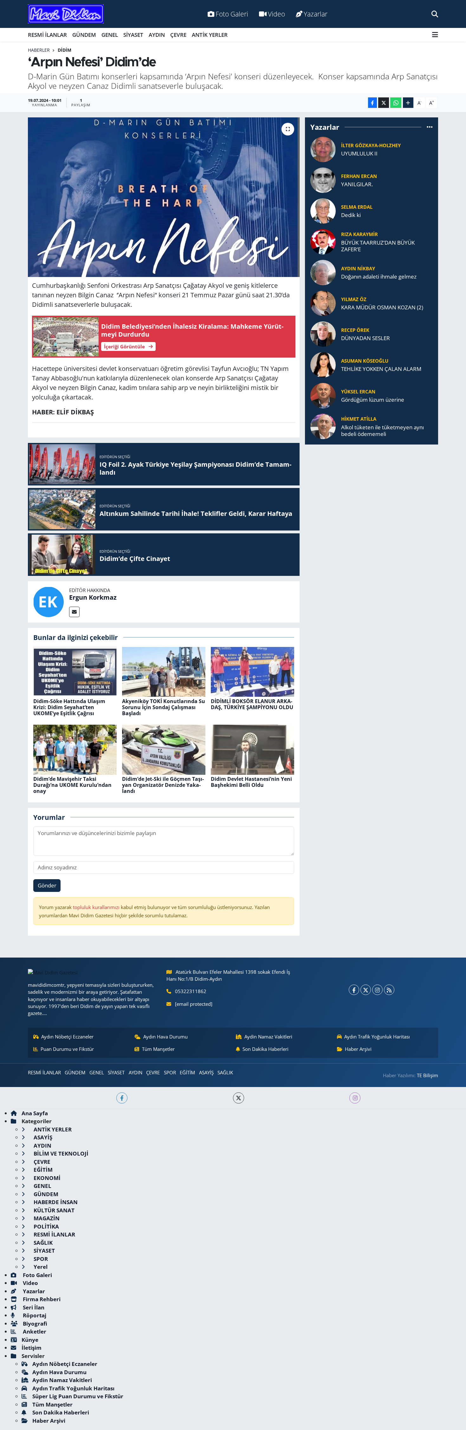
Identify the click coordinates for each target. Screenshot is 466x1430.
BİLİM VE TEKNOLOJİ (60, 1153)
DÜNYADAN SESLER (365, 338)
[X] (365, 990)
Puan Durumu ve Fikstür (67, 1049)
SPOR (170, 1072)
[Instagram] (377, 990)
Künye (30, 1339)
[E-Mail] (74, 612)
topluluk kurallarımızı (97, 907)
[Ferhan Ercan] (323, 179)
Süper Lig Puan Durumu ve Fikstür (77, 1396)
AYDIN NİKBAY (358, 268)
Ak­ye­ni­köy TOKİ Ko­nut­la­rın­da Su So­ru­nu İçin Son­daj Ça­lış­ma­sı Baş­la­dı (163, 707)
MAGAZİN (46, 1218)
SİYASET (133, 34)
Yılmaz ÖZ (353, 299)
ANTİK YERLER (210, 34)
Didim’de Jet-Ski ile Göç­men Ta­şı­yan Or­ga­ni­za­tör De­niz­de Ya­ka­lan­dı (163, 784)
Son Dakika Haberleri (265, 1049)
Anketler (34, 1331)
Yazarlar (315, 13)
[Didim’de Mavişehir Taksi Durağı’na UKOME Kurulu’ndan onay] (75, 749)
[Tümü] (430, 127)
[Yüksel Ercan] (323, 395)
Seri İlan (33, 1307)
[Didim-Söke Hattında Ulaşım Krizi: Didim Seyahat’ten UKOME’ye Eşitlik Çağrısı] (75, 671)
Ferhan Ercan (359, 176)
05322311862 (190, 991)
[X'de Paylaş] (383, 102)
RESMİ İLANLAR (47, 34)
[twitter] (238, 1098)
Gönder (47, 885)
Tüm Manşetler (158, 1049)
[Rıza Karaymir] (323, 241)
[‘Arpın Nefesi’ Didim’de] (164, 197)
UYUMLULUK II (359, 153)
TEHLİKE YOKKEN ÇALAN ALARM (381, 369)
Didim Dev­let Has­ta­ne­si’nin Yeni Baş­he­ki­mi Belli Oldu (251, 781)
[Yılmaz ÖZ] (323, 302)
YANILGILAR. (357, 184)
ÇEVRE (178, 34)
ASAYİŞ (206, 1072)
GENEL (109, 34)
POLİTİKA (45, 1226)
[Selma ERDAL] (323, 210)
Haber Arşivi (358, 1049)
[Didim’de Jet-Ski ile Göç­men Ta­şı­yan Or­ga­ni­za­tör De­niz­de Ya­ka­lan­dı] (163, 749)
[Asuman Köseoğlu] (323, 364)
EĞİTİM (187, 1072)
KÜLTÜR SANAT (53, 1210)
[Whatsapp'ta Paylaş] (395, 102)
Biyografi (34, 1323)
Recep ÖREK (355, 330)
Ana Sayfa (35, 1113)
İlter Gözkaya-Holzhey (371, 145)
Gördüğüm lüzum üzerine (372, 399)
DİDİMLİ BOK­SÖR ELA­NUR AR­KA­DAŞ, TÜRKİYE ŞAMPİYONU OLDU (252, 704)
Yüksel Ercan (358, 391)
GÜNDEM (84, 34)
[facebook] (121, 1098)
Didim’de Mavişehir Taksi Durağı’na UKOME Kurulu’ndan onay (72, 784)
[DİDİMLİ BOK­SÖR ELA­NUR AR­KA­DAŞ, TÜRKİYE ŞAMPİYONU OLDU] (252, 671)
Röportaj (34, 1315)
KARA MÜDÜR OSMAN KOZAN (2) (382, 307)
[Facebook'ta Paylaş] (372, 102)
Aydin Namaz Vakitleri (268, 1036)
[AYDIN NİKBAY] (323, 271)
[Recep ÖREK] (323, 333)
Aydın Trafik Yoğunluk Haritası (377, 1036)
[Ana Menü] (435, 35)
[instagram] (354, 1098)
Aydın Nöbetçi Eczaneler (67, 1036)
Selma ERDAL (356, 207)
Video (276, 13)
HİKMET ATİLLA (358, 419)
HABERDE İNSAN (55, 1202)
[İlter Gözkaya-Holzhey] (323, 148)
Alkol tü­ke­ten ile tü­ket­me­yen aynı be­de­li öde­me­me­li (382, 431)
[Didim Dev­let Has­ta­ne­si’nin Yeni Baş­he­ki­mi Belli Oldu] (252, 749)
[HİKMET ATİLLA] (323, 425)
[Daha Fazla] (408, 102)
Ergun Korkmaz (93, 597)
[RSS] (389, 990)
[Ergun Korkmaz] (48, 601)
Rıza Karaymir (359, 234)
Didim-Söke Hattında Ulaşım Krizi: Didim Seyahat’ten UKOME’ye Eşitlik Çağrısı (69, 707)
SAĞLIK (225, 1072)
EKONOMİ (46, 1178)
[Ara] (434, 13)
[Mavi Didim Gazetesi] (66, 14)
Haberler (39, 50)
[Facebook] (354, 990)
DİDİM (64, 50)
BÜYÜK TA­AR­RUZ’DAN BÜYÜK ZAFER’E (378, 246)
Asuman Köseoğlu (364, 361)
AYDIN (157, 34)
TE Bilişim (427, 1075)
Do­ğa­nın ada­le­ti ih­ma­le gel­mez (379, 276)
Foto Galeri (232, 13)
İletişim (32, 1347)
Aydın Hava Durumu (165, 1036)
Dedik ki (351, 215)
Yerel (40, 1266)
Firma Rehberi (41, 1299)
